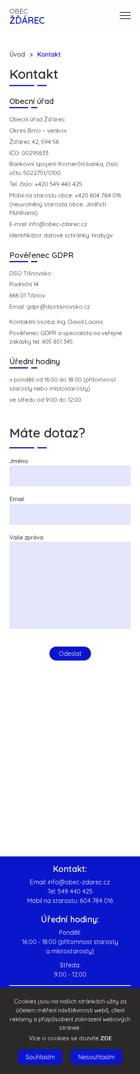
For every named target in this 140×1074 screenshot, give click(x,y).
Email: (17, 499)
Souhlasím (40, 1057)
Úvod (17, 54)
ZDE (106, 1038)
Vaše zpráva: (26, 537)
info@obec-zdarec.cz (79, 882)
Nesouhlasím (96, 1057)
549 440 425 (75, 891)
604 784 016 (96, 901)
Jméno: (19, 461)
